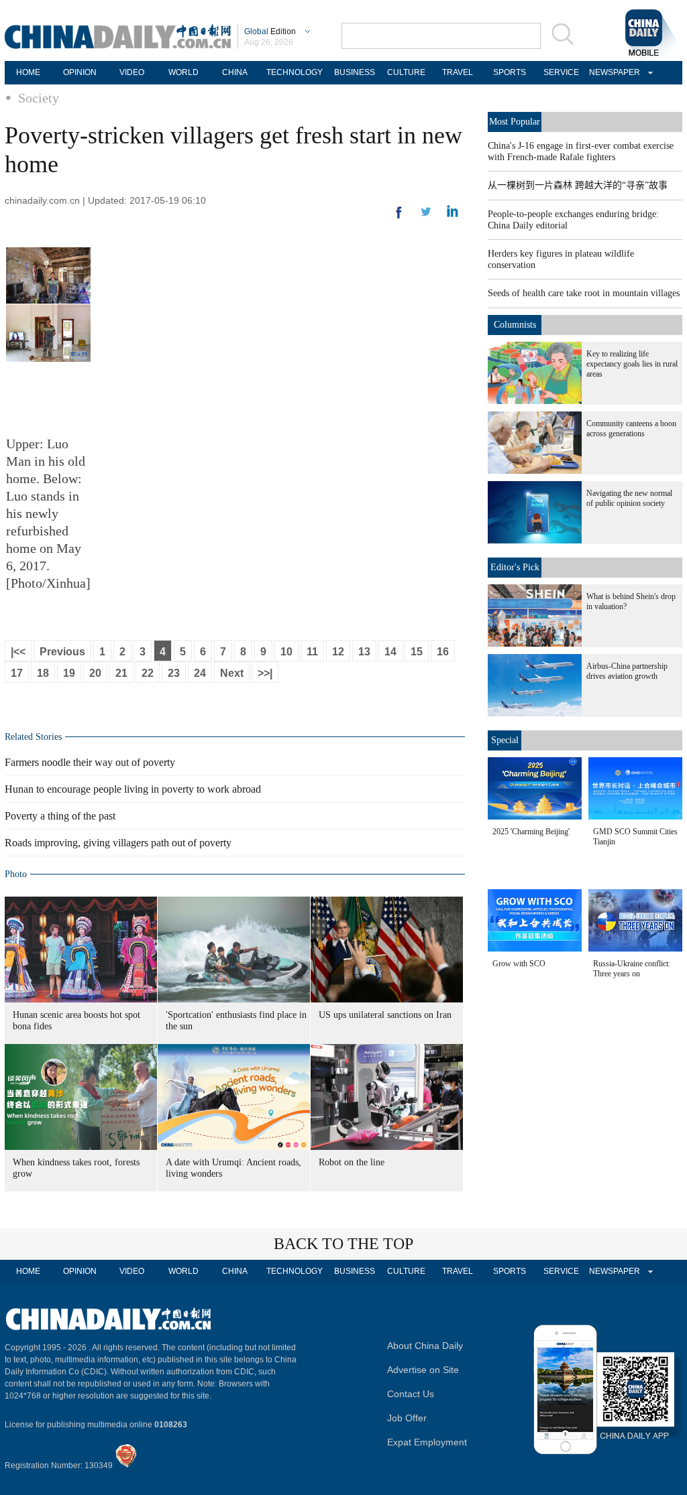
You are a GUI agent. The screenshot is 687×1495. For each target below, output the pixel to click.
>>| (265, 673)
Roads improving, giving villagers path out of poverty (118, 842)
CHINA (235, 72)
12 (338, 651)
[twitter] (452, 214)
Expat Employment (427, 1442)
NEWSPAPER (612, 72)
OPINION (80, 72)
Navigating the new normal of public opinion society (629, 498)
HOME (28, 72)
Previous (62, 651)
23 (174, 673)
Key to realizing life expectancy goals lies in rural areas (632, 364)
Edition (270, 31)
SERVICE (561, 72)
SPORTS (509, 72)
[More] (399, 217)
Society (38, 97)
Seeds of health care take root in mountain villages (584, 293)
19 (69, 673)
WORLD (183, 72)
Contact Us (410, 1393)
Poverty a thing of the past (60, 816)
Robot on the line (351, 1162)
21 (121, 673)
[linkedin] (426, 215)
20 (95, 673)
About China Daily (425, 1345)
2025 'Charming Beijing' (531, 831)
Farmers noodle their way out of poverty (90, 762)
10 (286, 651)
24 (200, 673)
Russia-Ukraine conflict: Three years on (631, 968)
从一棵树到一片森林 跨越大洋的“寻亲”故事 (578, 185)
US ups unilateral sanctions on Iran (385, 1015)
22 (148, 673)
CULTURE (406, 72)
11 (312, 651)
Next (232, 673)
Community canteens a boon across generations (631, 428)
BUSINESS (354, 72)
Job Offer (407, 1418)
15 (417, 651)
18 (43, 673)
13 (364, 651)
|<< (18, 651)
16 (443, 651)
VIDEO (131, 72)
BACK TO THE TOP (343, 1243)
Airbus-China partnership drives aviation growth (627, 671)
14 (390, 651)
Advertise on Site (423, 1369)
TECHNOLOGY (294, 72)
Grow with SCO (518, 963)
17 (17, 673)
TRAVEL (457, 72)
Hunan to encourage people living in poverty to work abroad (133, 789)
